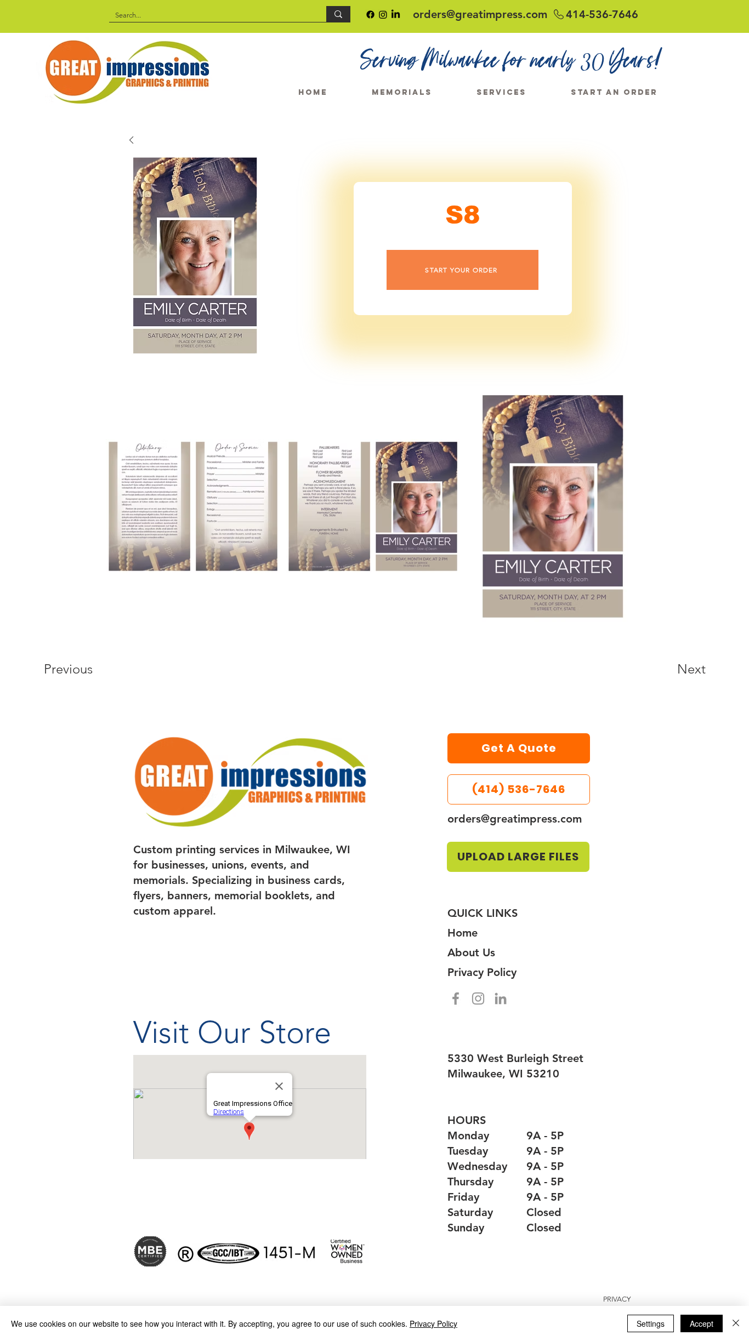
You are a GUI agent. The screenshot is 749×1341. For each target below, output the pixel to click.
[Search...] (338, 14)
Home (462, 932)
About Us (471, 952)
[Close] (735, 1323)
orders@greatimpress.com (480, 14)
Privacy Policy (482, 972)
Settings (651, 1323)
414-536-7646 (602, 14)
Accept (701, 1323)
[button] (614, 87)
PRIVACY (617, 1299)
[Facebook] (455, 998)
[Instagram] (478, 998)
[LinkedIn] (500, 998)
